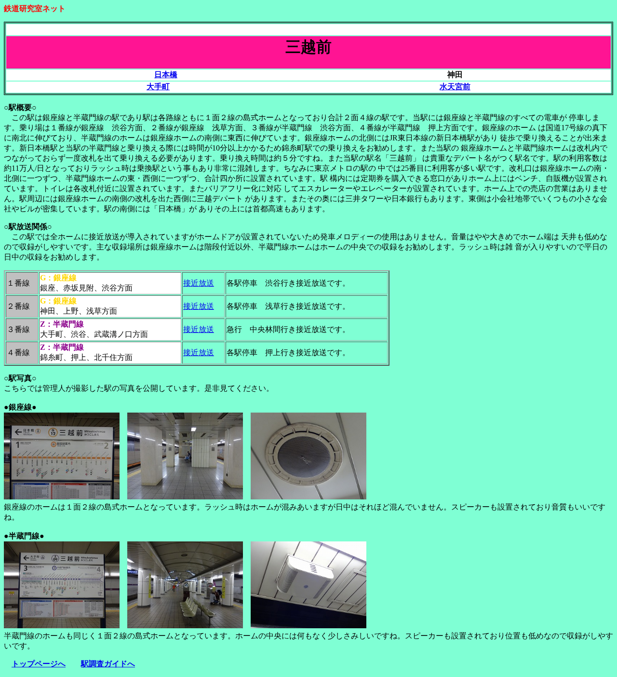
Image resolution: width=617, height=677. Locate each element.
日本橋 (165, 74)
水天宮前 (455, 87)
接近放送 (198, 283)
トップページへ (39, 664)
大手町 (158, 87)
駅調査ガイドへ (108, 664)
